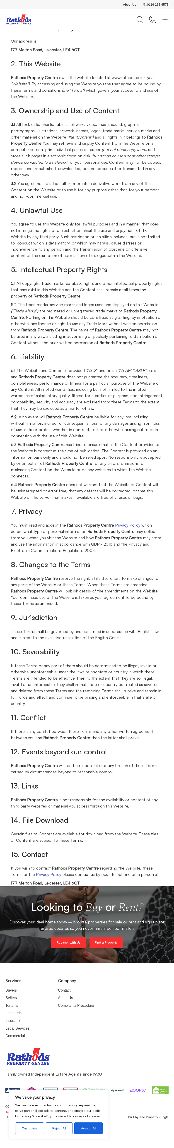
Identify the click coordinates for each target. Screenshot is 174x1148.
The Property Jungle (154, 1117)
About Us (129, 4)
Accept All (88, 1128)
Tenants (11, 1005)
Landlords (13, 1013)
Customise (29, 1128)
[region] (59, 1114)
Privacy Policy (127, 524)
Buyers (11, 990)
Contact (64, 990)
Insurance (13, 1021)
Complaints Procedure (76, 1005)
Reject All (59, 1128)
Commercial (15, 1036)
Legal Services (17, 1028)
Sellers (11, 998)
